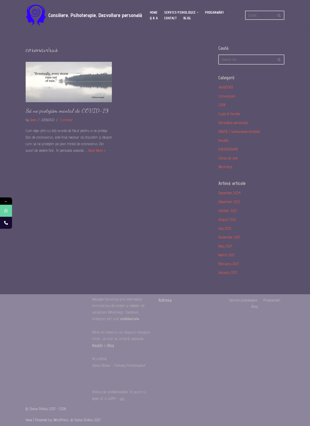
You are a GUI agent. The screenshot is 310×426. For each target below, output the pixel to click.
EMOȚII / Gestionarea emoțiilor (239, 131)
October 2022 (227, 210)
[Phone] (6, 223)
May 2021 (225, 246)
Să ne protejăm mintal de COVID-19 (67, 110)
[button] (198, 12)
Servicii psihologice (243, 300)
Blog (187, 18)
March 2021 (226, 255)
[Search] (279, 15)
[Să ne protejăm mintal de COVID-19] (69, 82)
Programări (214, 12)
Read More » (97, 150)
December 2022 (229, 201)
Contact (170, 18)
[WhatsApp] (6, 211)
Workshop (225, 166)
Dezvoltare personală (233, 122)
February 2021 (228, 264)
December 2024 (229, 193)
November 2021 (229, 237)
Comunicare (226, 96)
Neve (29, 420)
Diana (33, 120)
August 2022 (227, 219)
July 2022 (224, 228)
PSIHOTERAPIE (228, 149)
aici (122, 398)
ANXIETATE (225, 87)
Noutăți (223, 140)
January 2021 (227, 272)
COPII (221, 105)
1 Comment (66, 120)
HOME (154, 12)
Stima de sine (228, 158)
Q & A (154, 18)
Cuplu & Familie (229, 114)
